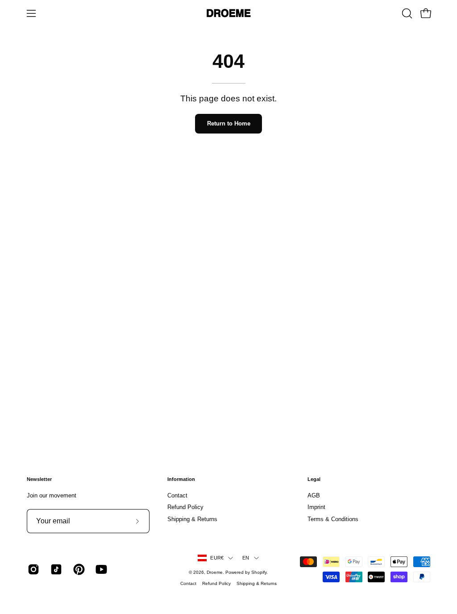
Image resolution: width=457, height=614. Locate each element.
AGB (313, 495)
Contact (177, 495)
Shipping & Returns (192, 519)
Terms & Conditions (332, 519)
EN (245, 557)
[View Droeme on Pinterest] (77, 569)
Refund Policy (185, 507)
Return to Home (228, 123)
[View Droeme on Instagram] (32, 569)
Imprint (316, 507)
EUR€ (217, 557)
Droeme (215, 572)
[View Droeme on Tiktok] (55, 569)
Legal (313, 479)
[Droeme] (228, 13)
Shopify (258, 572)
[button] (406, 13)
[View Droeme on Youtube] (100, 569)
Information (181, 479)
